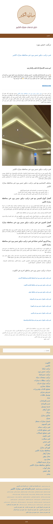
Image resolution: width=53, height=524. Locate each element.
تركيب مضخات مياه (43, 377)
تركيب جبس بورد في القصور (9, 332)
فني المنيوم (46, 424)
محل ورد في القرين (7, 502)
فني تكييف (46, 436)
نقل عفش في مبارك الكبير (32, 512)
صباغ (48, 418)
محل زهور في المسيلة (46, 502)
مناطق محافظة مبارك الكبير (40, 465)
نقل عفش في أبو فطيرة (12, 504)
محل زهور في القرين (21, 499)
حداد (48, 398)
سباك (48, 412)
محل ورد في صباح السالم (32, 504)
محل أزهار (46, 453)
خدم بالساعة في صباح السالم (43, 489)
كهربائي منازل (45, 448)
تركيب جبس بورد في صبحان (12, 334)
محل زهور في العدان (37, 499)
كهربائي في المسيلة (47, 494)
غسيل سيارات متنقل (42, 421)
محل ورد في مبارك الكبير (23, 504)
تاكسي (47, 366)
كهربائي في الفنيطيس (23, 491)
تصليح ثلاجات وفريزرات (41, 389)
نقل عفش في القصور (44, 509)
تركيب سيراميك (44, 374)
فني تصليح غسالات (43, 433)
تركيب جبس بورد (41, 328)
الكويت (47, 328)
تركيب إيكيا (46, 369)
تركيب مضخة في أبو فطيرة (46, 486)
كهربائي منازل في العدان (16, 494)
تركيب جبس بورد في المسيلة (44, 334)
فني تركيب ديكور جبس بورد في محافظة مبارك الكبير (32, 55)
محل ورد (47, 459)
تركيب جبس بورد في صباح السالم (27, 334)
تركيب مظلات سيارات (42, 380)
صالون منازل (45, 415)
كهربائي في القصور (10, 491)
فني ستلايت (46, 439)
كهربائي (47, 445)
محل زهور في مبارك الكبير (22, 502)
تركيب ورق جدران (43, 383)
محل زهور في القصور (14, 499)
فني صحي (46, 442)
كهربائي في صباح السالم (39, 494)
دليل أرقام (46, 410)
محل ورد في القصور (47, 504)
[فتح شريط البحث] (2, 36)
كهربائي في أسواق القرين (39, 491)
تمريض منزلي (45, 392)
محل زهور (46, 456)
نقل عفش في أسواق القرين (43, 507)
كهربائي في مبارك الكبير (24, 494)
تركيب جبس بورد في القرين (24, 332)
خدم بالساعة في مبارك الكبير (23, 488)
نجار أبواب (46, 468)
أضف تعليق (46, 339)
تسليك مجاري (45, 386)
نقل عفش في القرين (19, 507)
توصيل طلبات (45, 395)
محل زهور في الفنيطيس (29, 499)
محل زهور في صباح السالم (38, 502)
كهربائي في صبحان (32, 494)
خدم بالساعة (45, 404)
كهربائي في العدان (31, 491)
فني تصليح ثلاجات (43, 430)
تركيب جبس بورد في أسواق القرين (24, 330)
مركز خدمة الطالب (43, 462)
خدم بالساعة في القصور (23, 486)
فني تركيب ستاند (44, 427)
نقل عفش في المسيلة (33, 509)
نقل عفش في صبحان (45, 512)
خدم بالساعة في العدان (35, 486)
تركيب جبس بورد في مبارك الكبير (43, 337)
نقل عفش (46, 471)
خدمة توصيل (45, 407)
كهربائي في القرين (17, 491)
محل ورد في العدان (14, 502)
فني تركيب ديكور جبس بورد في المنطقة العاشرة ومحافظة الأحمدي (34, 278)
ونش (48, 474)
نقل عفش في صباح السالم (20, 509)
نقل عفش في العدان (30, 507)
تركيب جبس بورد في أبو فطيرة (41, 330)
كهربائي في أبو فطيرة (46, 491)
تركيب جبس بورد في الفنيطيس (39, 332)
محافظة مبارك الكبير (31, 328)
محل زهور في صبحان (30, 502)
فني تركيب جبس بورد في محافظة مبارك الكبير (29, 93)
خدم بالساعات (45, 401)
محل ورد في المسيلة (40, 504)
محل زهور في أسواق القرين (45, 499)
